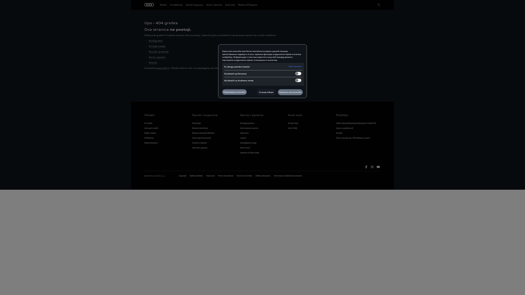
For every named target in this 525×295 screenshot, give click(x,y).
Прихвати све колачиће (290, 92)
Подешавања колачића (234, 92)
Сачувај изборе (266, 92)
